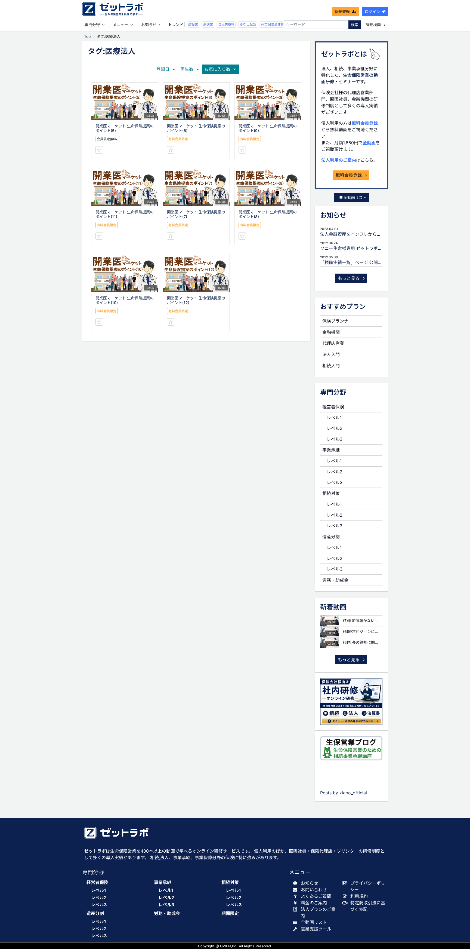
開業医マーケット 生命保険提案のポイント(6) (196, 128)
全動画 (369, 142)
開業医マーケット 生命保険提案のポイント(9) (268, 128)
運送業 (203, 24)
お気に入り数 (217, 69)
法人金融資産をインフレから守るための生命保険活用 (372, 234)
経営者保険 (333, 406)
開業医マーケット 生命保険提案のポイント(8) (268, 214)
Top (87, 36)
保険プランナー (337, 321)
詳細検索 (374, 24)
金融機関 (331, 332)
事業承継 (331, 450)
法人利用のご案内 (338, 160)
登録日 (162, 69)
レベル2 (334, 428)
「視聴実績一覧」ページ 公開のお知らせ (360, 262)
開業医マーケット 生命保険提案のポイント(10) (124, 300)
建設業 (188, 24)
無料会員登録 (365, 123)
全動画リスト (354, 197)
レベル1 (334, 417)
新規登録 (342, 11)
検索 (354, 24)
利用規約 (359, 896)
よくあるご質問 (316, 896)
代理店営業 (333, 343)
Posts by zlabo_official (343, 792)
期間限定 (230, 913)
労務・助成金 (335, 580)
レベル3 (334, 439)
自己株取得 (221, 24)
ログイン (372, 11)
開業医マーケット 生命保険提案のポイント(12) (196, 300)
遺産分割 (331, 536)
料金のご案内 (314, 902)
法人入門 (331, 354)
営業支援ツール (316, 929)
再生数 (186, 69)
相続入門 (331, 365)
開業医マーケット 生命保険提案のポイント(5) (124, 128)
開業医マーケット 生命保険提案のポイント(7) (196, 214)
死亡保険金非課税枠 (271, 24)
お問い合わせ (314, 889)
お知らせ (148, 24)
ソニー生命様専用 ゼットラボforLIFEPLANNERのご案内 (375, 248)
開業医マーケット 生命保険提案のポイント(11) (124, 214)
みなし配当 (243, 24)
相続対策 (331, 493)
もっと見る (349, 278)
